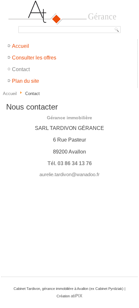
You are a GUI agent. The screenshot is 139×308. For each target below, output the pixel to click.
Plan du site (25, 81)
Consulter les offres (34, 57)
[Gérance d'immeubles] (69, 13)
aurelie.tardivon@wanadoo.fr (69, 174)
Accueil (20, 46)
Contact (21, 69)
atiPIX (76, 295)
